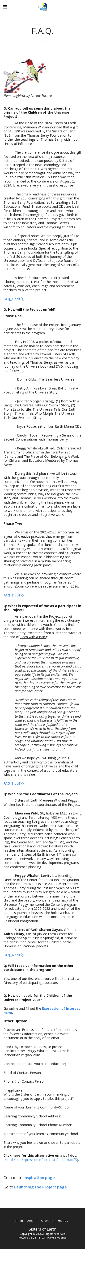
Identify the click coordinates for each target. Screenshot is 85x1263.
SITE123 (40, 1237)
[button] (5, 7)
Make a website (57, 1237)
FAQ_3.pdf (12, 783)
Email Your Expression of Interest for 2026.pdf (39, 1159)
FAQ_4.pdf (12, 955)
